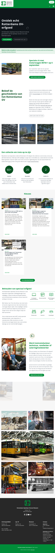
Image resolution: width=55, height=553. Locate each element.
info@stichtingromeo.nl (48, 528)
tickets (51, 2)
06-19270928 (46, 533)
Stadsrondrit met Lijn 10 (20, 39)
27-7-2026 (34, 209)
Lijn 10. (10, 161)
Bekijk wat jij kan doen (37, 375)
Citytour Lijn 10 (33, 103)
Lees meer (7, 234)
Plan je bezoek (7, 39)
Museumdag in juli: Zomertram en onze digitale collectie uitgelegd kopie (13, 254)
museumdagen (36, 94)
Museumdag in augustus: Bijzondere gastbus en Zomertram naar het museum (40, 212)
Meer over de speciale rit (37, 77)
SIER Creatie (33, 549)
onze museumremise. (33, 161)
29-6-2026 (7, 251)
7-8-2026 (6, 209)
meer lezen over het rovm (36, 115)
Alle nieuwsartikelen (27, 280)
